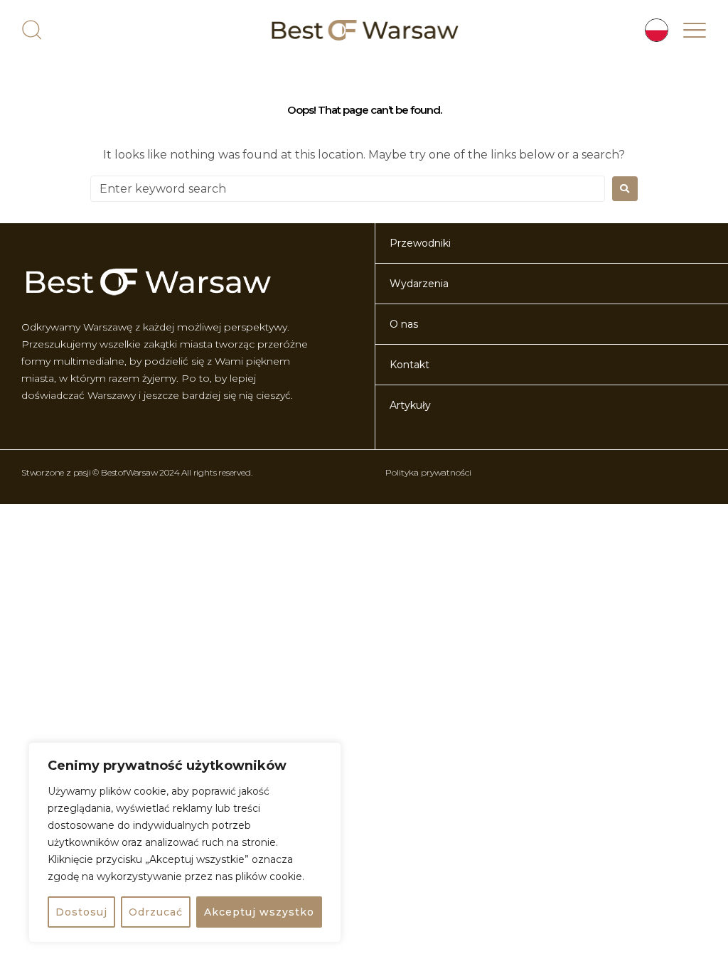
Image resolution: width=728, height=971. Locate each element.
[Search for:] (347, 189)
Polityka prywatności (428, 472)
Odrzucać (156, 912)
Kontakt (409, 364)
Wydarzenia (419, 283)
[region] (184, 842)
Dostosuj (81, 912)
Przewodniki (420, 243)
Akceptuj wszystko (259, 912)
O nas (404, 324)
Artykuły (410, 405)
